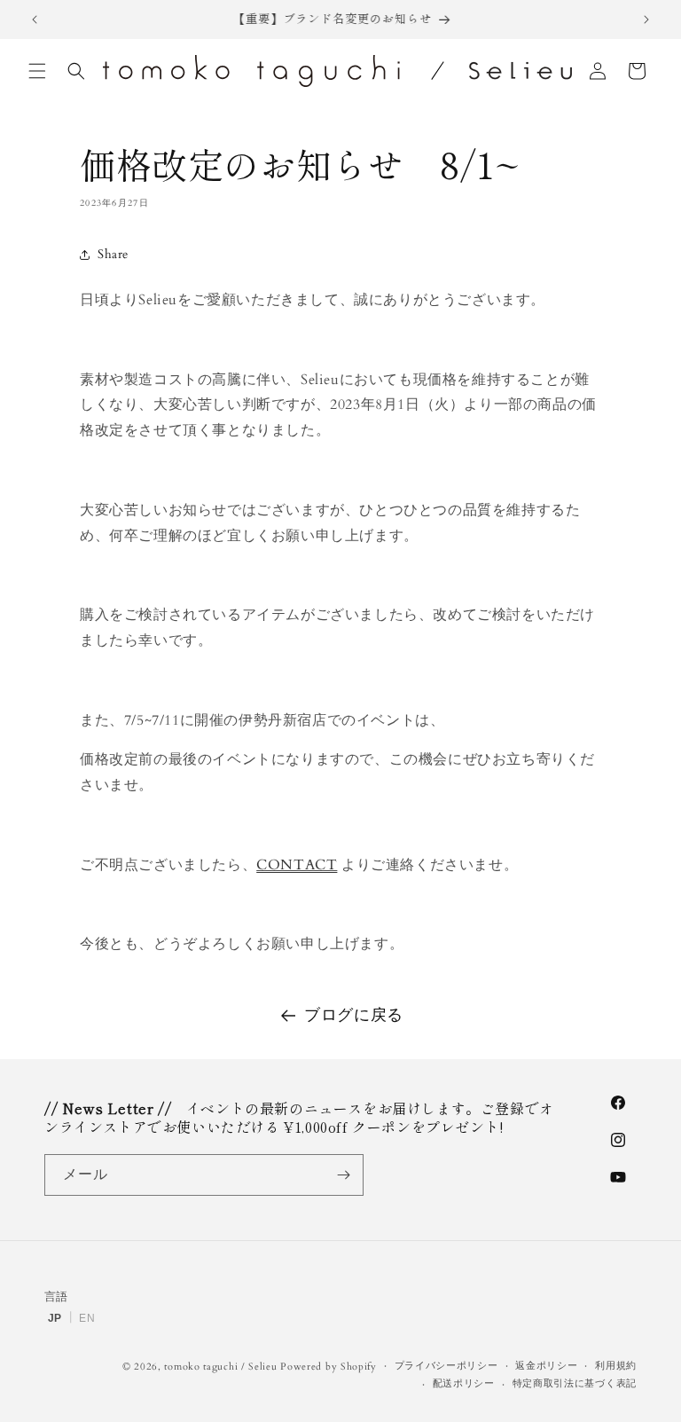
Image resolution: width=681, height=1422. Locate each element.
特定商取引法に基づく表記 (575, 1383)
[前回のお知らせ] (34, 19)
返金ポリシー (546, 1365)
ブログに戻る (353, 1015)
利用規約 (616, 1365)
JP (55, 1318)
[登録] (343, 1175)
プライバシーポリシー (446, 1365)
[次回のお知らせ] (646, 19)
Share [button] (113, 254)
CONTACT (296, 865)
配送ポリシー (464, 1383)
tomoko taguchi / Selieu (220, 1366)
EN (87, 1318)
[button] (37, 70)
